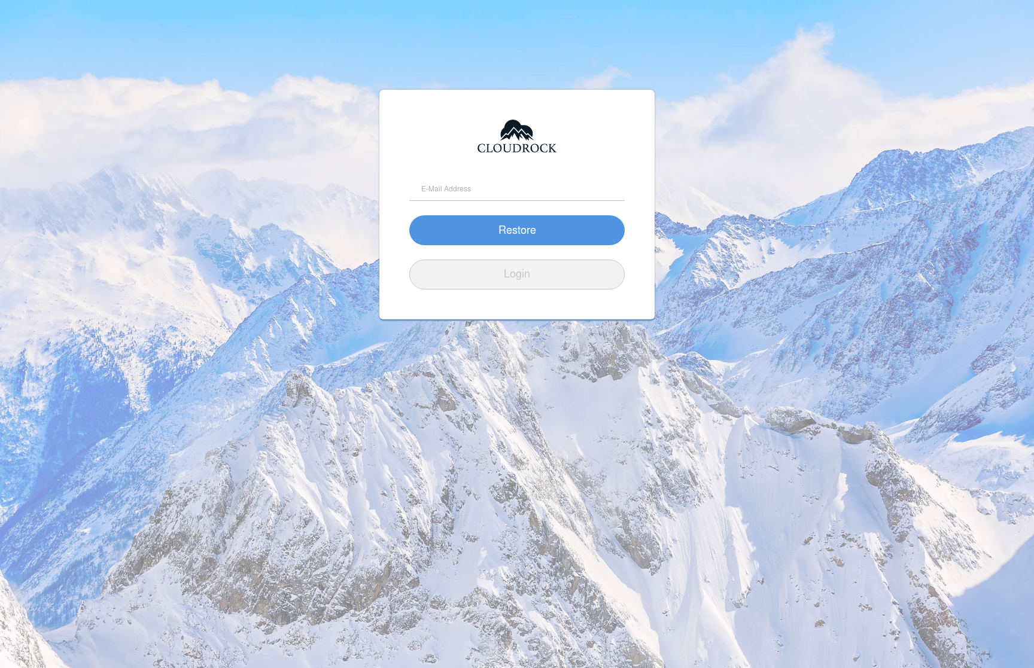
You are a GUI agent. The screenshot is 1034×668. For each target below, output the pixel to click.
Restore (517, 229)
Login (517, 272)
